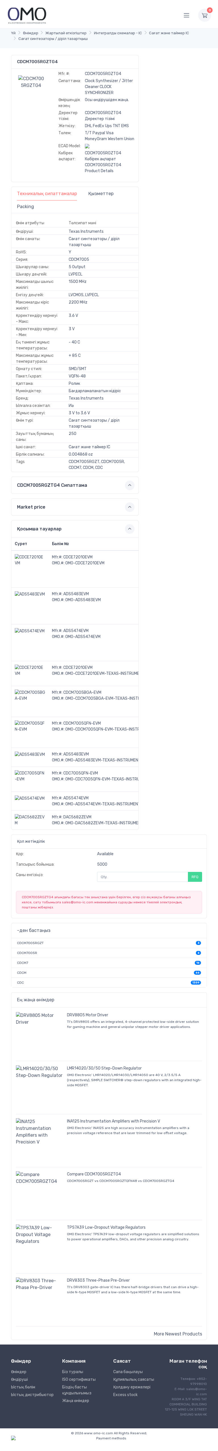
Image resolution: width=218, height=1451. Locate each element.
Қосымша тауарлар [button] (39, 529)
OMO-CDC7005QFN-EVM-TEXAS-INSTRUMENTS (108, 779)
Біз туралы (72, 1371)
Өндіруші (19, 1379)
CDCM (21, 973)
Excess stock (125, 1394)
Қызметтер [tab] (101, 193)
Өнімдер (30, 33)
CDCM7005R (27, 953)
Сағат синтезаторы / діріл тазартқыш (53, 39)
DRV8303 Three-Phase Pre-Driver (98, 1280)
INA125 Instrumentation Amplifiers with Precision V (113, 1121)
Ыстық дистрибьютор (32, 1394)
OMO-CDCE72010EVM (84, 563)
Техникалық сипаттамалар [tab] (47, 193)
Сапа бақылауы (128, 1371)
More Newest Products (178, 1334)
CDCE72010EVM (78, 557)
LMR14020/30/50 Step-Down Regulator (104, 1068)
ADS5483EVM (76, 594)
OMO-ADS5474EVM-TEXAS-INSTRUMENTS (104, 804)
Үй (13, 33)
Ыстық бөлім (23, 1387)
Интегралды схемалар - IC (118, 33)
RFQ (195, 877)
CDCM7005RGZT (30, 943)
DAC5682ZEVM (77, 817)
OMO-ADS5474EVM (82, 636)
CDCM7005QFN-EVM (82, 723)
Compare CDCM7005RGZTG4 (94, 1174)
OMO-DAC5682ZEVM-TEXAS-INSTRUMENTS (105, 823)
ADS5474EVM (76, 630)
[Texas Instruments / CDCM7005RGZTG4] (31, 81)
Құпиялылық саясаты (133, 1379)
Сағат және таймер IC (169, 33)
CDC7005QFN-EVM (80, 773)
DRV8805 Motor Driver (87, 1015)
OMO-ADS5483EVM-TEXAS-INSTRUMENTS (104, 760)
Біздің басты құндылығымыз (76, 1390)
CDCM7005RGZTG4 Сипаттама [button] (52, 485)
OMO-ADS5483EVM (83, 600)
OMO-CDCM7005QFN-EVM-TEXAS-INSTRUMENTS (110, 729)
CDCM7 (22, 963)
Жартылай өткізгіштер (66, 33)
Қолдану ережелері (131, 1387)
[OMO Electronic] (27, 15)
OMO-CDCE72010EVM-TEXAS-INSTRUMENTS (106, 673)
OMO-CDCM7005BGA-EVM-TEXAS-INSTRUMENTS (110, 698)
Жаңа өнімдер (75, 1400)
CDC (20, 983)
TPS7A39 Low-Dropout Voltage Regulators (106, 1227)
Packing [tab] (25, 206)
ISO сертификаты (79, 1379)
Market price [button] (31, 507)
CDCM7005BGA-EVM (82, 692)
